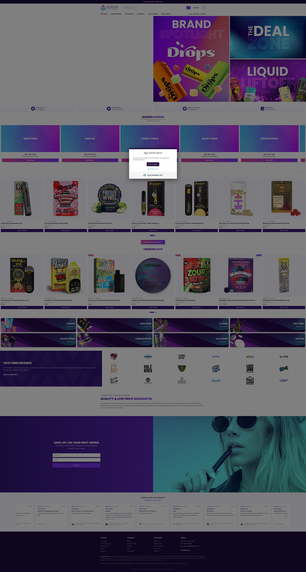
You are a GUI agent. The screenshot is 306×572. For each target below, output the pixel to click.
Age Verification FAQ (153, 169)
